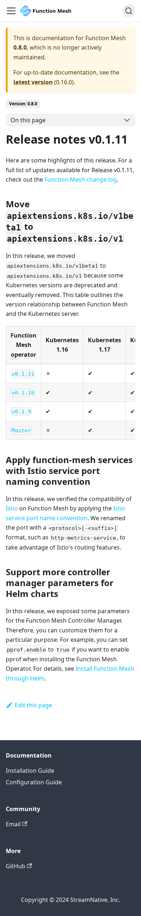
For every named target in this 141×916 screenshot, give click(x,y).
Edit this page (33, 705)
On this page (28, 120)
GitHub (15, 866)
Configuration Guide (34, 782)
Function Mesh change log (80, 179)
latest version (33, 82)
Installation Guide (30, 771)
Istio (12, 508)
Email (13, 824)
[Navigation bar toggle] (11, 10)
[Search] (128, 10)
